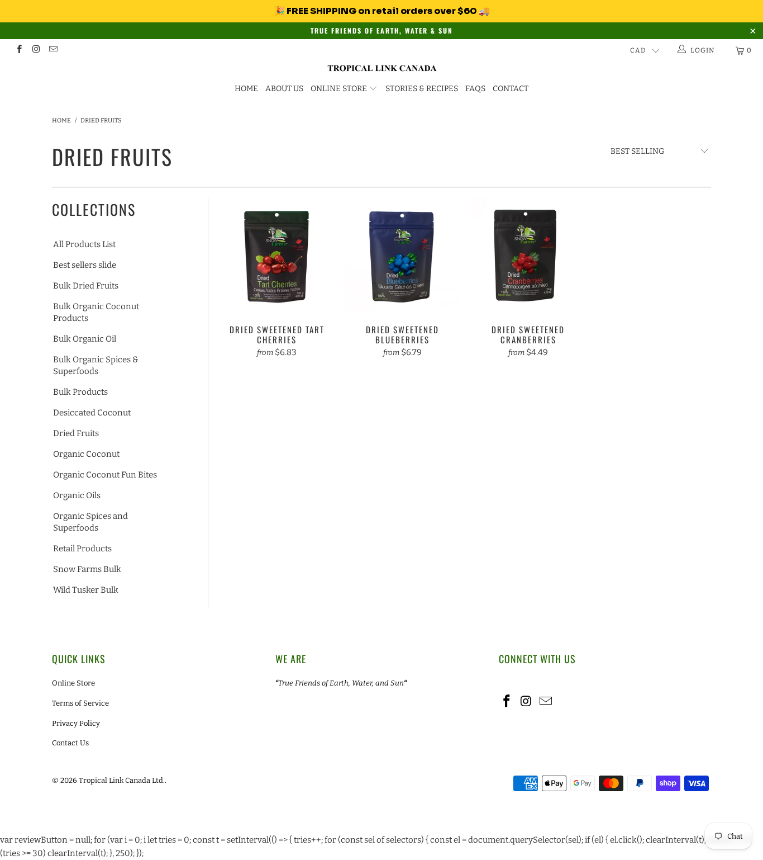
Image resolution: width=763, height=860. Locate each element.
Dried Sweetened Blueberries (402, 256)
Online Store (339, 88)
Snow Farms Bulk (87, 569)
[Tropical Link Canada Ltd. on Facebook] (18, 50)
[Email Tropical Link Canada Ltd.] (53, 50)
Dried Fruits (76, 433)
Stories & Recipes (421, 88)
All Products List (84, 244)
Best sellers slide (84, 265)
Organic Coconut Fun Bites (105, 475)
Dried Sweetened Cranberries (528, 256)
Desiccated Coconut (92, 413)
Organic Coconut (86, 454)
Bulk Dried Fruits (85, 286)
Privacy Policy (76, 723)
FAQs (475, 88)
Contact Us (70, 743)
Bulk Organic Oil (84, 339)
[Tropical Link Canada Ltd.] (381, 68)
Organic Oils (77, 495)
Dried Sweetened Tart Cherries (277, 256)
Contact (510, 88)
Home (246, 88)
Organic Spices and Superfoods (90, 522)
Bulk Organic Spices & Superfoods (95, 365)
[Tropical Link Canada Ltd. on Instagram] (35, 50)
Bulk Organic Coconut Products (96, 312)
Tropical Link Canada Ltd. (122, 780)
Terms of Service (80, 703)
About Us (284, 88)
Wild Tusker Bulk (85, 590)
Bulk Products (80, 392)
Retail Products (82, 549)
